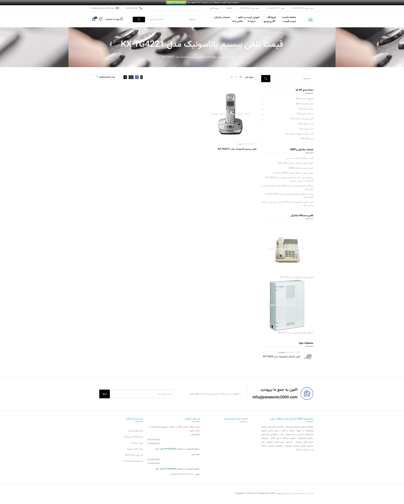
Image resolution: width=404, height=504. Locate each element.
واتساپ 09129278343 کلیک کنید (169, 449)
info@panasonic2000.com (102, 8)
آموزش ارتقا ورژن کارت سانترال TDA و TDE (295, 163)
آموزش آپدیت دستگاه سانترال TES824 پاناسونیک (293, 173)
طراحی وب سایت (306, 493)
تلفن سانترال (308, 108)
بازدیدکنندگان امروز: (135, 436)
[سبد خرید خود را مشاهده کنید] (93, 19)
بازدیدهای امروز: (136, 430)
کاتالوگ (229, 8)
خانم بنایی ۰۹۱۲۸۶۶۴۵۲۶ (249, 8)
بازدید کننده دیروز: (135, 449)
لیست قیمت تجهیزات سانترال (301, 134)
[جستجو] (139, 19)
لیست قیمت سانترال (176, 2)
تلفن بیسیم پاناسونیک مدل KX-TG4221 (237, 149)
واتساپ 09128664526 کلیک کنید (169, 469)
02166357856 (132, 8)
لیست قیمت (308, 129)
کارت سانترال (308, 123)
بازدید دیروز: (138, 443)
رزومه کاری (214, 8)
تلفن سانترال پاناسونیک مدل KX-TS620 (281, 356)
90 (232, 77)
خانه (241, 57)
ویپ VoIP (309, 138)
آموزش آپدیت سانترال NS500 (301, 168)
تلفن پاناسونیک (307, 103)
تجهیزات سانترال (306, 98)
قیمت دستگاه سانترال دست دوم (300, 158)
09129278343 (154, 439)
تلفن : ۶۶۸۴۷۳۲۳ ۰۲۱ (275, 8)
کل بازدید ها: (137, 455)
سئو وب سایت (292, 493)
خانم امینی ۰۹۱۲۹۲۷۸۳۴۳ (302, 8)
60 (236, 77)
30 (241, 77)
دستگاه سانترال (307, 113)
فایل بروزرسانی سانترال (304, 118)
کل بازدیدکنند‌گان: (136, 461)
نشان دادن (249, 77)
